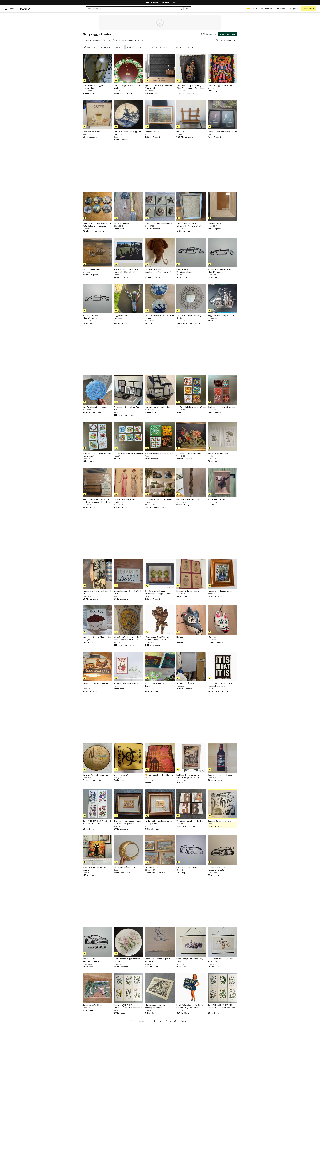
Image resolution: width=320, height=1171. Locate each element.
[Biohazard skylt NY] (129, 758)
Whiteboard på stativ (185, 683)
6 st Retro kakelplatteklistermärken (191, 407)
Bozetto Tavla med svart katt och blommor (97, 868)
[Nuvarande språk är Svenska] (248, 8)
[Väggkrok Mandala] (129, 206)
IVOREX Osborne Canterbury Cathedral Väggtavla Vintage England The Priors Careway (188, 776)
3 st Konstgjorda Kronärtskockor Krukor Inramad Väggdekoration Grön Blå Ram (158, 592)
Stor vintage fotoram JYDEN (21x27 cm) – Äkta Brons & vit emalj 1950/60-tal (191, 224)
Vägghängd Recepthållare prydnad (97, 637)
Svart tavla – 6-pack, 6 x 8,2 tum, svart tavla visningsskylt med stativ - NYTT (97, 500)
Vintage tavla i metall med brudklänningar (125, 500)
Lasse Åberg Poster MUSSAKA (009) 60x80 (220, 960)
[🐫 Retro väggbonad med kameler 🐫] (160, 758)
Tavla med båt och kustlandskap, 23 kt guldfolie (159, 822)
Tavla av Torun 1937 (153, 132)
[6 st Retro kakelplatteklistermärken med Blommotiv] (97, 436)
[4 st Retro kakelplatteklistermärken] (160, 436)
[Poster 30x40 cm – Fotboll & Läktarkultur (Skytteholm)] (129, 252)
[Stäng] (318, 2)
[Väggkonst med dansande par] (222, 574)
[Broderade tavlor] (160, 850)
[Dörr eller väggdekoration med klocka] (129, 68)
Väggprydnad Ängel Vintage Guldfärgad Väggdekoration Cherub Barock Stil (157, 638)
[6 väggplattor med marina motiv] (160, 206)
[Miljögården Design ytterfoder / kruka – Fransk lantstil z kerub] (129, 620)
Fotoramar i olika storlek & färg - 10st (127, 408)
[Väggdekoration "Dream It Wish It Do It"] (129, 574)
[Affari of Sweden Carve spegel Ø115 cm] (191, 298)
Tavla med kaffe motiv (92, 132)
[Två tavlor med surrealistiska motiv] (222, 114)
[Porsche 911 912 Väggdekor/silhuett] (191, 252)
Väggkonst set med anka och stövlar (220, 454)
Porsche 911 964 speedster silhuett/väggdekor (219, 270)
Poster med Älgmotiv (216, 499)
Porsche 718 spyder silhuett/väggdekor (91, 316)
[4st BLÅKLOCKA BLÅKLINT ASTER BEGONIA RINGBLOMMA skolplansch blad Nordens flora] (97, 804)
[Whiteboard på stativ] (191, 666)
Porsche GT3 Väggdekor (186, 867)
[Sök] (181, 8)
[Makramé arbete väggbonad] (191, 482)
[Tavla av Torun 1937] (160, 114)
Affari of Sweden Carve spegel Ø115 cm (189, 316)
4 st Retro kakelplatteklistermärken (160, 453)
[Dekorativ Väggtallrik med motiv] (97, 758)
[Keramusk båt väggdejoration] (160, 390)
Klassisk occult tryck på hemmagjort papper (155, 1006)
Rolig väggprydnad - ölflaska (220, 775)
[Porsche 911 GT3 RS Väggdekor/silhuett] (222, 850)
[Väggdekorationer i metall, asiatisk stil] (97, 574)
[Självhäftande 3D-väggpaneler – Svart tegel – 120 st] (160, 68)
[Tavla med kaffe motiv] (97, 114)
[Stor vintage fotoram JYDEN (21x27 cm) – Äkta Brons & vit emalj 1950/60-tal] (191, 206)
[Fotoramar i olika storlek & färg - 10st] (129, 390)
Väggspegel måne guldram (125, 867)
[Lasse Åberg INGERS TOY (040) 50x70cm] (191, 942)
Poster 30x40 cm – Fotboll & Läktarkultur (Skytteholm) (126, 270)
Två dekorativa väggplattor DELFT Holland (159, 316)
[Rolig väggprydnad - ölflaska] (222, 758)
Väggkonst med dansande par (220, 591)
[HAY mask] (191, 620)
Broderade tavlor (152, 867)
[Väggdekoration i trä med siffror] (191, 804)
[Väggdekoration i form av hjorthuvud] (129, 298)
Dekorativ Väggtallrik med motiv (96, 775)
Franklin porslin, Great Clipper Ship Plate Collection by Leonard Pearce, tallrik (97, 224)
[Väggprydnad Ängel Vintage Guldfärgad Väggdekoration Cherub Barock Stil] (160, 620)
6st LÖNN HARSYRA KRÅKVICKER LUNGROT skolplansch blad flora (221, 1006)
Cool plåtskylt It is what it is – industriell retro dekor (220, 684)
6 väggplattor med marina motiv (158, 223)
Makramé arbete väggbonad (188, 499)
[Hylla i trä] (191, 114)
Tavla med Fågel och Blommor (189, 453)
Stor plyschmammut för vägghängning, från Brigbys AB (158, 270)
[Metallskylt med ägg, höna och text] (97, 666)
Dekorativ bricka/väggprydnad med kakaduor (95, 86)
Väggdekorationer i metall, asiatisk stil (97, 592)
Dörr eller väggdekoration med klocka (127, 86)
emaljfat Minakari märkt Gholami (96, 407)
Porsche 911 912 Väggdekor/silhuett (184, 270)
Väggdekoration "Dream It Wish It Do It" (128, 592)
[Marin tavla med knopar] (97, 252)
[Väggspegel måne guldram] (129, 850)
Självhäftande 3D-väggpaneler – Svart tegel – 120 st (158, 86)
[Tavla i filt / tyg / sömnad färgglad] (222, 68)
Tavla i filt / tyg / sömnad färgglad (222, 85)
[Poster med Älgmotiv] (222, 482)
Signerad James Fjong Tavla (219, 821)
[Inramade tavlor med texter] (191, 574)
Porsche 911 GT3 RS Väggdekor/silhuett (216, 868)
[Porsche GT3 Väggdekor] (191, 850)
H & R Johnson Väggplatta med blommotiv (127, 960)
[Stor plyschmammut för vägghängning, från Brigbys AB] (160, 252)
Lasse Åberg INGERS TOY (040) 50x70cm (189, 960)
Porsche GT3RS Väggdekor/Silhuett (91, 960)
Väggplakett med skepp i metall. (221, 315)
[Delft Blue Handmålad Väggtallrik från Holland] (129, 114)
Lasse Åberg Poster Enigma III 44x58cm (157, 960)
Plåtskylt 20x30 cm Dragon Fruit (127, 683)
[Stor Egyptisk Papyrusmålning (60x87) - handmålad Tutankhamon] (191, 68)
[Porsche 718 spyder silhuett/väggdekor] (97, 298)
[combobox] (135, 9)
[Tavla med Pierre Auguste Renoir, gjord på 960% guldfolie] (129, 804)
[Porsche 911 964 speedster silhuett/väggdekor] (222, 252)
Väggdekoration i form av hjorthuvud (124, 316)
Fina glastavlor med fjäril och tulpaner (157, 684)
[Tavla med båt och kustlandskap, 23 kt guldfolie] (160, 804)
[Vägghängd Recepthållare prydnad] (97, 620)
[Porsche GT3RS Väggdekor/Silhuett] (97, 942)
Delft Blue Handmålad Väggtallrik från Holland (127, 133)
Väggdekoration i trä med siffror (189, 821)
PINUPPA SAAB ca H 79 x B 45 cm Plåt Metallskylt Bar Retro (190, 1006)
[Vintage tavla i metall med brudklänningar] (129, 482)
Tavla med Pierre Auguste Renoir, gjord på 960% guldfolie (128, 822)
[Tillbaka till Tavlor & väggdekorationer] (84, 40)
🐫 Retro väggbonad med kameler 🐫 (159, 776)
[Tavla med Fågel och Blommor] (191, 436)
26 (175, 1021)
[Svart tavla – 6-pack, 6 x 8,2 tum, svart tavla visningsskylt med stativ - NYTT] (97, 482)
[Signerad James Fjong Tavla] (222, 804)
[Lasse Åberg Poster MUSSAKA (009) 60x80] (222, 942)
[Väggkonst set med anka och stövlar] (222, 436)
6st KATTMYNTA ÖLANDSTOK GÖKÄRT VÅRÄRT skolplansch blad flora (128, 1006)
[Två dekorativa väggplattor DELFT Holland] (160, 298)
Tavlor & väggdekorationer (98, 40)
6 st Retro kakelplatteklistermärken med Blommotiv (97, 454)
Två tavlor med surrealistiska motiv (222, 132)
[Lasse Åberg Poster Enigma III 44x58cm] (160, 942)
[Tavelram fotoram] (222, 206)
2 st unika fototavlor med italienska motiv (160, 500)
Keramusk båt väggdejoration (157, 407)
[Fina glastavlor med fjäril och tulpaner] (160, 666)
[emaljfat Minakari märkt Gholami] (97, 390)
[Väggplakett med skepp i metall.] (222, 298)
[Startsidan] (23, 8)
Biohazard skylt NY (122, 775)
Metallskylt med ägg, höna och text (95, 684)
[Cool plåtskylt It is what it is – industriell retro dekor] (222, 666)
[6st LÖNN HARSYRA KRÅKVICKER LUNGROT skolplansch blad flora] (222, 988)
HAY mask (180, 637)
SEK (255, 9)
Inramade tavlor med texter (188, 591)
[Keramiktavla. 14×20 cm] (97, 988)
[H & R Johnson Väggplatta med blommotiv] (129, 942)
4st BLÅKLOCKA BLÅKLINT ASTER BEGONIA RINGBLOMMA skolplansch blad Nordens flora (97, 822)
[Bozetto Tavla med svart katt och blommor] (97, 850)
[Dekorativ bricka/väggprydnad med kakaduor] (97, 68)
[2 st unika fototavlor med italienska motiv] (160, 482)
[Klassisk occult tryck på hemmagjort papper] (160, 988)
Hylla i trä (180, 132)
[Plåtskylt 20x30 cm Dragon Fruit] (129, 666)
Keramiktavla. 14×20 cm (92, 1005)
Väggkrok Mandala (121, 223)
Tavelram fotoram (215, 223)
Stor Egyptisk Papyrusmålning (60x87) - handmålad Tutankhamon (191, 86)
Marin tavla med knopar (92, 269)
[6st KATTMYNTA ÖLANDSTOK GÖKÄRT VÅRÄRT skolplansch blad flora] (129, 988)
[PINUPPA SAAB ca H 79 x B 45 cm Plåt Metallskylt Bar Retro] (191, 988)
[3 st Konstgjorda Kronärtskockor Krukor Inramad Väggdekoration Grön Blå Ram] (160, 574)
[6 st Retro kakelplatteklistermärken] (191, 390)
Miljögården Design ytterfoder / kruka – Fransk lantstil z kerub (127, 638)
